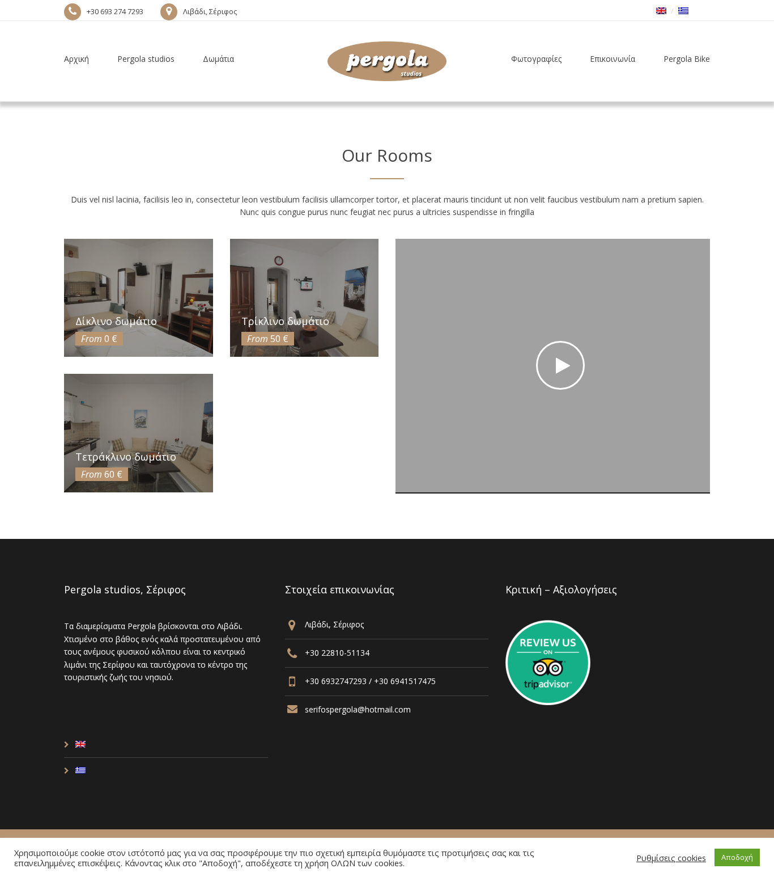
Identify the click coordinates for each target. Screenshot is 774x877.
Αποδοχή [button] (737, 857)
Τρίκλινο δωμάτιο (285, 321)
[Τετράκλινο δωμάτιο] (138, 433)
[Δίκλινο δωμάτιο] (138, 298)
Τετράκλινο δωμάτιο (125, 456)
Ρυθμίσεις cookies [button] (671, 858)
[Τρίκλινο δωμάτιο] (304, 298)
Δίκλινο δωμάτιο (116, 321)
